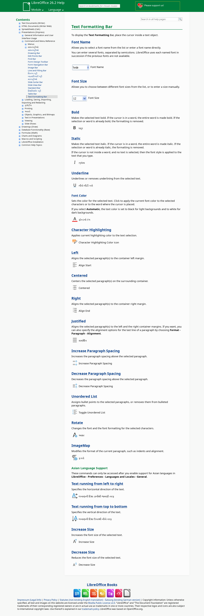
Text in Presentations (35, 117)
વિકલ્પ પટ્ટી (32, 73)
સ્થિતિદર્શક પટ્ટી (34, 90)
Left (74, 252)
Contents (23, 19)
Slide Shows (30, 123)
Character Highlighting (91, 229)
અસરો (27, 111)
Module (36, 9)
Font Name (80, 42)
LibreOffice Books (102, 584)
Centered (79, 275)
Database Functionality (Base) (36, 129)
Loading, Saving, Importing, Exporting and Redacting (36, 101)
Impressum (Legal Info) (29, 599)
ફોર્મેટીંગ (28, 105)
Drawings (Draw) (30, 126)
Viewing (28, 120)
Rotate (77, 422)
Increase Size (82, 529)
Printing (28, 108)
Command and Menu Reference (40, 41)
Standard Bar (34, 87)
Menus (31, 44)
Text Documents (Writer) (33, 23)
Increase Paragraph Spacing (95, 350)
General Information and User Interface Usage (37, 37)
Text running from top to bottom (99, 506)
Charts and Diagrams (32, 135)
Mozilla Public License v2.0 (101, 602)
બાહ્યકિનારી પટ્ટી (35, 76)
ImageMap (80, 445)
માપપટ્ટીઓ (32, 79)
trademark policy (90, 608)
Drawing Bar (34, 53)
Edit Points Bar (35, 56)
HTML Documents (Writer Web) (37, 26)
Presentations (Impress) (33, 32)
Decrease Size (83, 552)
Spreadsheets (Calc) (31, 29)
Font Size (79, 81)
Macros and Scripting (32, 138)
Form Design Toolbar (38, 61)
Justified (78, 321)
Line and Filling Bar (37, 70)
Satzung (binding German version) (122, 599)
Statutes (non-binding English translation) (81, 599)
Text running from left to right (97, 483)
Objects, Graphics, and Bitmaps (40, 114)
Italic (75, 138)
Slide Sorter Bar (35, 82)
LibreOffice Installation (32, 141)
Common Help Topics (32, 144)
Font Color (79, 195)
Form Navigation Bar (38, 64)
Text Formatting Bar (37, 96)
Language (54, 9)
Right (76, 298)
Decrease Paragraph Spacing (96, 373)
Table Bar (32, 93)
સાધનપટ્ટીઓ (33, 47)
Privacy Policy (50, 599)
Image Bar (33, 67)
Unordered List (84, 396)
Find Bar (32, 58)
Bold (75, 112)
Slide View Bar (34, 85)
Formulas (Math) (30, 132)
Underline (80, 173)
